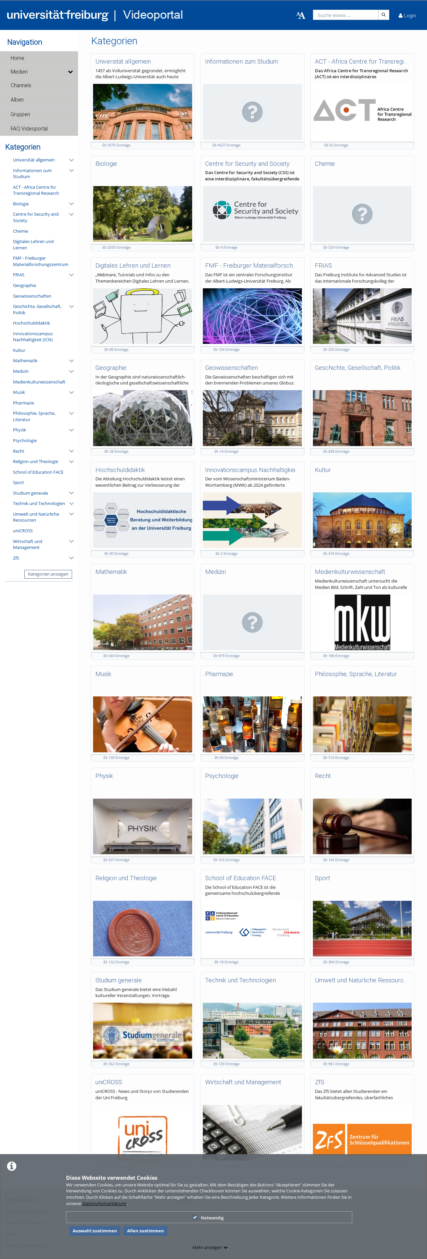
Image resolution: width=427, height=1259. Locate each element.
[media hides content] (70, 72)
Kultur (19, 350)
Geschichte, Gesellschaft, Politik (37, 309)
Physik (19, 430)
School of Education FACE (38, 472)
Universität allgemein (34, 160)
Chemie (20, 231)
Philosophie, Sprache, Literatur (34, 416)
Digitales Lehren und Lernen (33, 244)
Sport (18, 482)
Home (17, 58)
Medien (19, 72)
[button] (39, 58)
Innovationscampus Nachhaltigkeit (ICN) (33, 337)
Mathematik (25, 361)
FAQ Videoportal (29, 129)
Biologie (21, 204)
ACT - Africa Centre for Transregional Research (36, 190)
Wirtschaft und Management (27, 544)
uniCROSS (23, 531)
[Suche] (384, 15)
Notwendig (212, 1218)
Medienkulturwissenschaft (39, 382)
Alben (17, 100)
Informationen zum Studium (32, 173)
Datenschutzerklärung (104, 1203)
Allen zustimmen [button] (145, 1231)
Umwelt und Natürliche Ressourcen (36, 517)
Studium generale (30, 493)
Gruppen (20, 115)
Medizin (21, 371)
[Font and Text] (301, 15)
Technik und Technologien (39, 503)
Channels (21, 86)
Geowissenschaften (32, 296)
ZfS (16, 558)
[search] (346, 15)
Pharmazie (23, 403)
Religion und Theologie (35, 461)
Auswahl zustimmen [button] (95, 1231)
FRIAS (18, 275)
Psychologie (25, 440)
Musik (19, 392)
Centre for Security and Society (36, 217)
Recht (18, 451)
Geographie (24, 285)
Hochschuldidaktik (31, 323)
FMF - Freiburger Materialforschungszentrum (40, 261)
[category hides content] (69, 160)
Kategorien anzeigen (48, 574)
